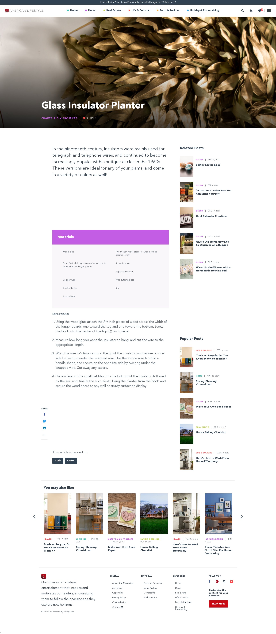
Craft (58, 461)
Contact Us (149, 593)
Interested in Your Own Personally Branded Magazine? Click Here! (138, 2)
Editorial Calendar (153, 583)
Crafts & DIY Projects (59, 118)
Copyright (117, 593)
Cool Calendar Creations (211, 216)
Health (48, 539)
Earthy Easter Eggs (208, 165)
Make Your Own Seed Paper (213, 407)
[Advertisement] (110, 205)
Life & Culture (140, 10)
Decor (92, 10)
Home (74, 10)
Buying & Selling (150, 539)
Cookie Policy (119, 602)
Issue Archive (150, 588)
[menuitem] (72, 11)
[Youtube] (231, 582)
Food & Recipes (169, 10)
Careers (116, 607)
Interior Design (214, 539)
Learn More (218, 604)
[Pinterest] (216, 582)
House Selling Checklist (211, 432)
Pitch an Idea (150, 598)
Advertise (117, 588)
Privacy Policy (119, 598)
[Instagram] (224, 582)
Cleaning (81, 539)
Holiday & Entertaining (204, 10)
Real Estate (113, 10)
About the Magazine (122, 583)
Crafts (70, 461)
